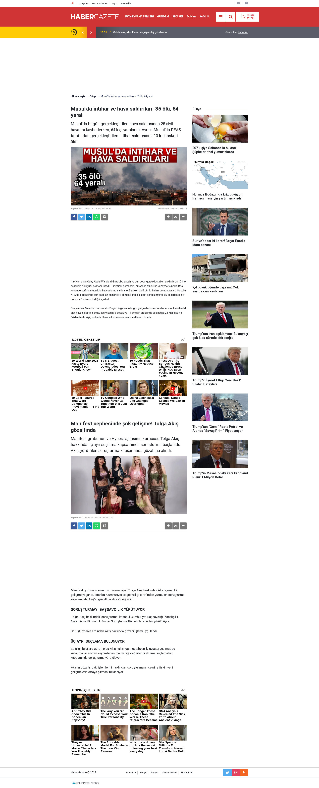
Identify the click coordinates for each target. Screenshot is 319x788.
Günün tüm (236, 32)
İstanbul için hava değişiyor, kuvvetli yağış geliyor (141, 32)
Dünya (191, 16)
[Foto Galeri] (246, 3)
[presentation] (83, 32)
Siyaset (178, 16)
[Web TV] (238, 3)
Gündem (163, 16)
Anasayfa (130, 772)
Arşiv (114, 3)
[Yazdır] (104, 217)
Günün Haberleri (99, 3)
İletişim (154, 772)
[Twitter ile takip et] (227, 772)
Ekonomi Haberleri (139, 16)
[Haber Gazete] (95, 16)
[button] (168, 217)
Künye (143, 772)
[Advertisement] (159, 66)
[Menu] (221, 17)
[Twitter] (81, 217)
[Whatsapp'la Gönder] (96, 217)
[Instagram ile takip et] (236, 772)
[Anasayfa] (72, 3)
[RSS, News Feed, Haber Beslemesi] (244, 772)
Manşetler (83, 3)
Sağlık (204, 16)
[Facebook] (74, 217)
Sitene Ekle (126, 3)
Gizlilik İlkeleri (169, 772)
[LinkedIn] (89, 217)
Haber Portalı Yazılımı (87, 783)
